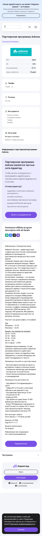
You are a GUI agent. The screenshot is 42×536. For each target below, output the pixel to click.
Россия (7, 101)
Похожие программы (10, 41)
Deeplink (10, 122)
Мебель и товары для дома (14, 140)
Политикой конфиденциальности (22, 524)
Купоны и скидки (13, 115)
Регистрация (21, 478)
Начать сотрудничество (21, 215)
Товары (9, 120)
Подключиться (21, 444)
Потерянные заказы (14, 117)
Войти (21, 472)
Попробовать (21, 15)
